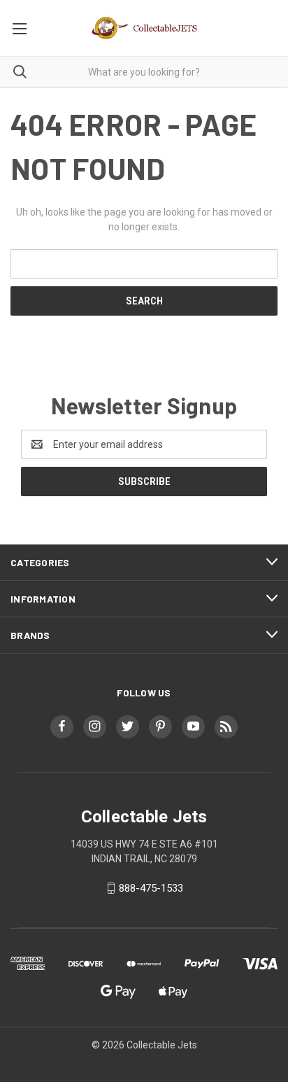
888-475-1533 (151, 888)
